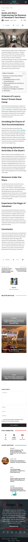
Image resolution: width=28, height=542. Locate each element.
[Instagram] (7, 532)
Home (3, 8)
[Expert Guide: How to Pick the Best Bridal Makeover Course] (5, 479)
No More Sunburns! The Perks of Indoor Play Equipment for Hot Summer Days (14, 321)
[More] (22, 25)
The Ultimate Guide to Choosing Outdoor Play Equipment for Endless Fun (18, 489)
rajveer (7, 20)
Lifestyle (7, 8)
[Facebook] (3, 532)
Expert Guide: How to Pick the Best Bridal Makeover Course (17, 480)
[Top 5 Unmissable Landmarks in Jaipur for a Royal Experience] (14, 367)
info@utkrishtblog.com (14, 528)
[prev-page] (3, 383)
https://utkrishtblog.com (14, 289)
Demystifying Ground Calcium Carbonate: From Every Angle (20, 270)
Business (13, 318)
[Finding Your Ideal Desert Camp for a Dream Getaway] (14, 339)
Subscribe (22, 434)
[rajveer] (3, 20)
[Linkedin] (11, 532)
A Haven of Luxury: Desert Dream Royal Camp (13, 76)
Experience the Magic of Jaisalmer (14, 89)
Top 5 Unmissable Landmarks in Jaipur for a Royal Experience (14, 377)
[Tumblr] (20, 532)
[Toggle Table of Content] (23, 73)
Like (6, 434)
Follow (14, 434)
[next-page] (5, 383)
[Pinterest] (16, 532)
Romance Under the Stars (11, 87)
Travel (11, 8)
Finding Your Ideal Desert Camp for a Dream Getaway (14, 350)
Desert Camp (13, 347)
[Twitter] (24, 532)
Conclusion (7, 90)
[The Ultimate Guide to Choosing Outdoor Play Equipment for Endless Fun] (5, 488)
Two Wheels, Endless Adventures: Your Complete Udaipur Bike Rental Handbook (7, 270)
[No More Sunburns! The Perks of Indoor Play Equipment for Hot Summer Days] (14, 311)
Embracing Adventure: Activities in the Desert (14, 84)
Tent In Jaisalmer (21, 130)
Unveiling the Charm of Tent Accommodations (12, 80)
